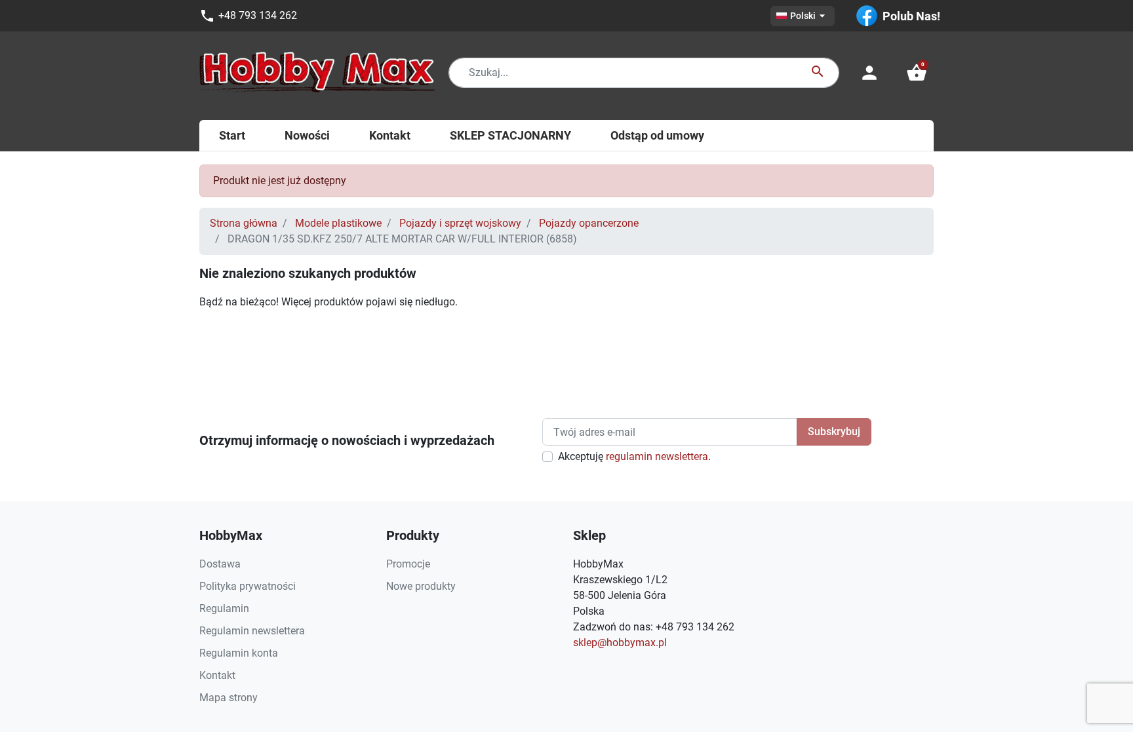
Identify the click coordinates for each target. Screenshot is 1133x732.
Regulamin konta (238, 653)
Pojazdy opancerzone (589, 223)
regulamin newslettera (657, 456)
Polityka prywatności (247, 586)
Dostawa (220, 564)
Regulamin (224, 608)
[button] (917, 73)
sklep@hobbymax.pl (620, 642)
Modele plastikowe (338, 223)
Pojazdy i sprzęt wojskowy (460, 223)
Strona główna (243, 223)
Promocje (408, 564)
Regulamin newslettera (252, 631)
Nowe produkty (421, 586)
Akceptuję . (634, 456)
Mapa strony (228, 697)
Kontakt (217, 675)
